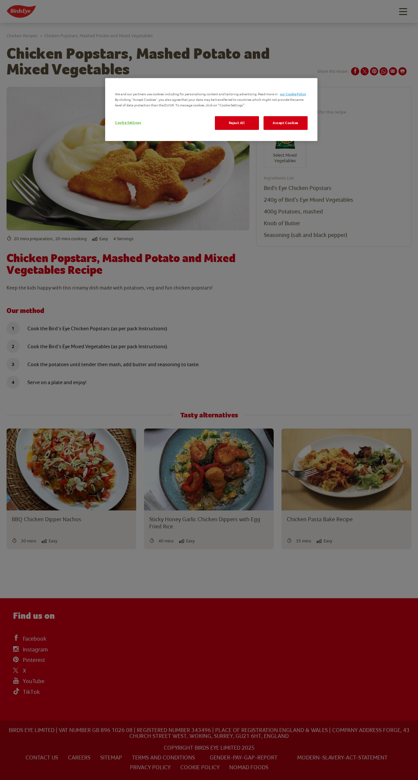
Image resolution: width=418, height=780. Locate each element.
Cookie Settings (128, 122)
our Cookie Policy (293, 94)
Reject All (237, 123)
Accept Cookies (285, 123)
